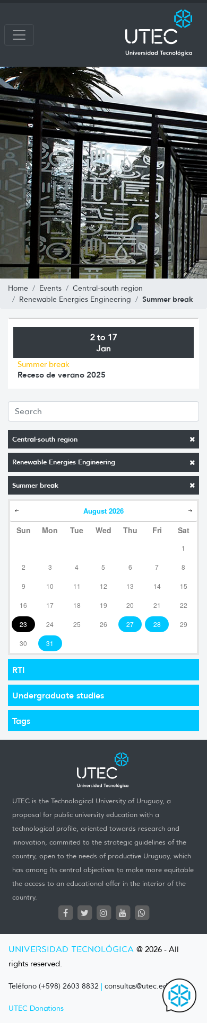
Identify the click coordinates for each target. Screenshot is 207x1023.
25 (77, 624)
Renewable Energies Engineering (63, 461)
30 (23, 643)
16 (23, 604)
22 (183, 604)
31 (50, 643)
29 (183, 624)
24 (50, 624)
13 (130, 585)
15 (183, 585)
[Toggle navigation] (19, 35)
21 (157, 604)
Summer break (35, 485)
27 (130, 624)
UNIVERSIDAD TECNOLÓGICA (71, 950)
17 (50, 604)
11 (77, 585)
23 (23, 624)
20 (130, 604)
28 (157, 624)
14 (157, 585)
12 (103, 585)
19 (103, 604)
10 (50, 585)
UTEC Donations (36, 1008)
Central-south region (44, 439)
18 (77, 604)
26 (103, 624)
